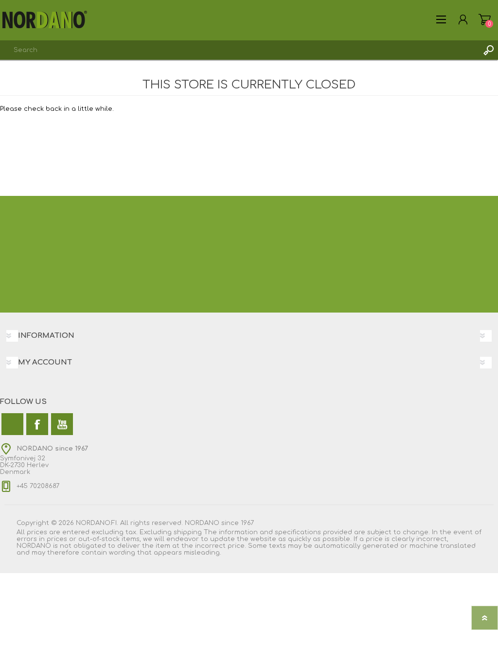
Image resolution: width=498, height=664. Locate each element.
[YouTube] (62, 424)
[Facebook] (37, 424)
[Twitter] (12, 424)
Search (488, 50)
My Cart (485, 19)
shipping (188, 532)
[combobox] (239, 50)
